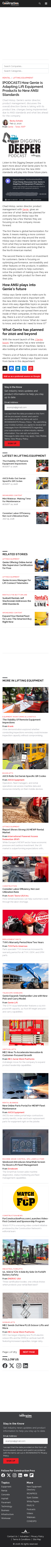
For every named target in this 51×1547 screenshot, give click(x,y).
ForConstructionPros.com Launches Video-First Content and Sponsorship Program (25, 1220)
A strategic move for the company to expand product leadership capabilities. (23, 1063)
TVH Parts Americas (17, 946)
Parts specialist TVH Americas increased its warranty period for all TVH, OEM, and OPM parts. (23, 952)
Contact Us (12, 1536)
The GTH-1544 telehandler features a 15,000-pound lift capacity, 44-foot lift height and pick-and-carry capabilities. (24, 1008)
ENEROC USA (14, 1278)
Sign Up (12, 443)
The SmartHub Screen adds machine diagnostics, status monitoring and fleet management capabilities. (20, 1175)
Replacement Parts (11, 939)
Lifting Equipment (23, 78)
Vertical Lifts (9, 1049)
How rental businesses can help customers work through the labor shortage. (25, 900)
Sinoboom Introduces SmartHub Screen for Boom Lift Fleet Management (23, 1163)
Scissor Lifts (8, 1322)
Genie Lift (13, 1002)
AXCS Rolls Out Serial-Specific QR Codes (14, 479)
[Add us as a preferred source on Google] (30, 368)
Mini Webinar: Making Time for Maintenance (16, 500)
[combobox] (25, 66)
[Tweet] (24, 368)
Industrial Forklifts (12, 1269)
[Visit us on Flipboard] (31, 1475)
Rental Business (10, 1103)
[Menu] (46, 3)
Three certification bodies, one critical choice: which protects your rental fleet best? (23, 1283)
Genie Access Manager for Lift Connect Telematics (16, 581)
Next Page (29, 1352)
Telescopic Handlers (12, 993)
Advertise (24, 1536)
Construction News (12, 1215)
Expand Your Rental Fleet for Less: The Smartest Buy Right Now (17, 619)
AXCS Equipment (16, 780)
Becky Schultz (16, 121)
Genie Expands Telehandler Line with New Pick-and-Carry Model (24, 997)
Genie (25, 209)
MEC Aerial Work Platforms (21, 1059)
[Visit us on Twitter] (12, 1365)
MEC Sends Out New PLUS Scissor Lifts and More (25, 1326)
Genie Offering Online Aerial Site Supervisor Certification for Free (17, 565)
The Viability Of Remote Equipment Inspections (15, 462)
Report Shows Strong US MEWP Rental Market (23, 831)
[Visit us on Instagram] (18, 1365)
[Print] (4, 368)
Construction (9, 886)
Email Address (11, 402)
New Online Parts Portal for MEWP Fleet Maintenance (23, 1107)
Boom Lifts (7, 773)
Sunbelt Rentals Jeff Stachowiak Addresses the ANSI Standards (16, 601)
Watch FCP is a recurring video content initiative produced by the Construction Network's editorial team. (24, 1228)
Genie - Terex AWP (16, 127)
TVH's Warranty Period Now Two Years (23, 942)
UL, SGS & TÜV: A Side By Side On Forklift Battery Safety (24, 1273)
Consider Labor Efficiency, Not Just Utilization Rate (16, 514)
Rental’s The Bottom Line (14, 595)
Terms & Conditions (21, 1539)
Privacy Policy (22, 439)
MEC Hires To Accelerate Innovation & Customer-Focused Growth (22, 1053)
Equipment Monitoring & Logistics (19, 717)
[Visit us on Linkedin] (25, 1365)
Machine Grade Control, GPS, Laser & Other (23, 1159)
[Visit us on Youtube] (26, 1475)
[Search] (39, 3)
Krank (10, 726)
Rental (6, 78)
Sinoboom (13, 1169)
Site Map (37, 1539)
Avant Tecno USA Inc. (18, 896)
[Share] (11, 368)
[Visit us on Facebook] (4, 1365)
